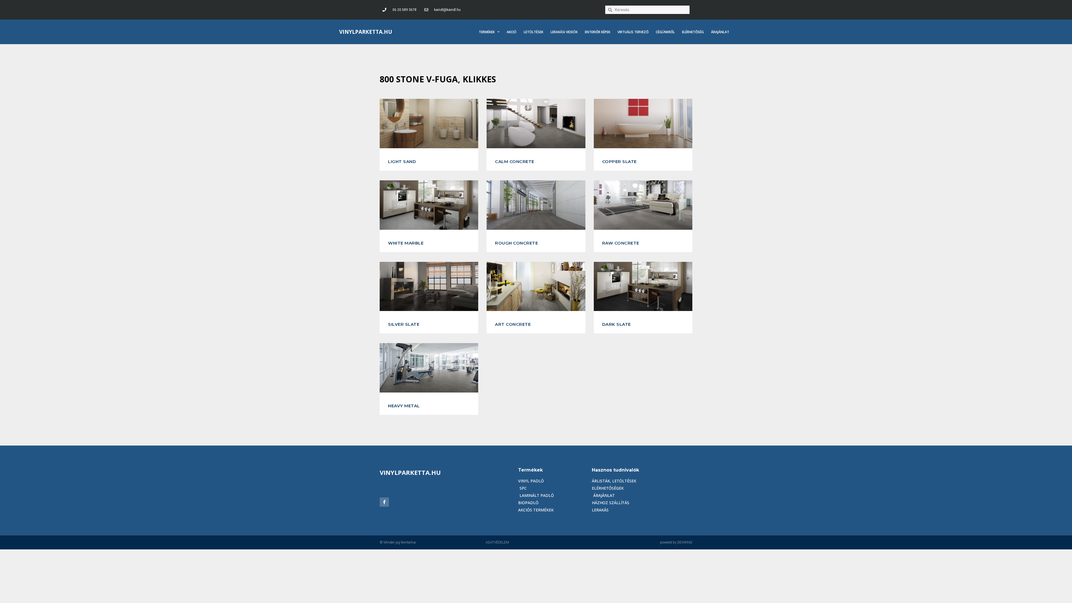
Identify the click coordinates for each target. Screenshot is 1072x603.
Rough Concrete (516, 243)
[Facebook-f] (384, 502)
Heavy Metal (404, 405)
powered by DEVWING (676, 542)
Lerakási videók (564, 32)
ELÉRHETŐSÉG (693, 32)
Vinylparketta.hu (365, 31)
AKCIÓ (511, 32)
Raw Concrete (620, 243)
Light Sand (402, 161)
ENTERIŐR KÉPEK (597, 32)
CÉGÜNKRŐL (665, 32)
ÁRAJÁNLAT (720, 32)
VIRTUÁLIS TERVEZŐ (633, 32)
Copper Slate (619, 161)
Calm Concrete (514, 161)
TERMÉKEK (487, 32)
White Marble (405, 243)
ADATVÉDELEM (497, 542)
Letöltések (533, 32)
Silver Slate (403, 324)
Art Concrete (513, 324)
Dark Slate (616, 324)
